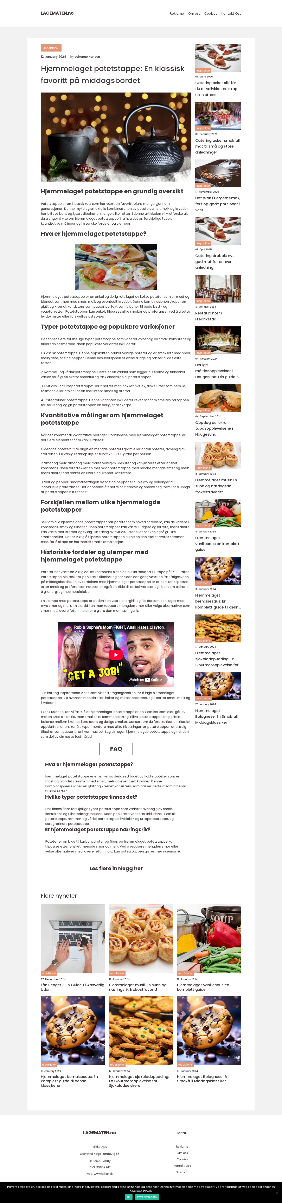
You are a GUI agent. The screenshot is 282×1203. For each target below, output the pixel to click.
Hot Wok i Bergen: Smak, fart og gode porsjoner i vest (217, 203)
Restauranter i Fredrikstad (208, 316)
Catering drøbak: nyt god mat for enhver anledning (214, 261)
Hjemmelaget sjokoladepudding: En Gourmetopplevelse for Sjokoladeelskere (217, 659)
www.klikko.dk (103, 1174)
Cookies (210, 13)
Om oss (194, 13)
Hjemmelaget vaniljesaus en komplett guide (217, 543)
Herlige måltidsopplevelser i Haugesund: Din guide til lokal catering (217, 371)
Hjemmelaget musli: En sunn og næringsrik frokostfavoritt (216, 486)
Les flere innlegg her (116, 868)
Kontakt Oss (231, 13)
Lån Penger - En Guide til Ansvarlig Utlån (72, 987)
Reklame (177, 13)
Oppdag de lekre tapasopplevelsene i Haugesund (214, 428)
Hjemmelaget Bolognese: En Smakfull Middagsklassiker (216, 716)
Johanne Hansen (87, 56)
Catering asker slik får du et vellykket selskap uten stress (216, 88)
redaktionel (51, 48)
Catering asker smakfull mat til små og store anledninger (217, 146)
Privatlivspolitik (147, 1197)
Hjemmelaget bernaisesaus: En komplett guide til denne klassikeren (218, 601)
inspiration (203, 70)
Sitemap (182, 1172)
